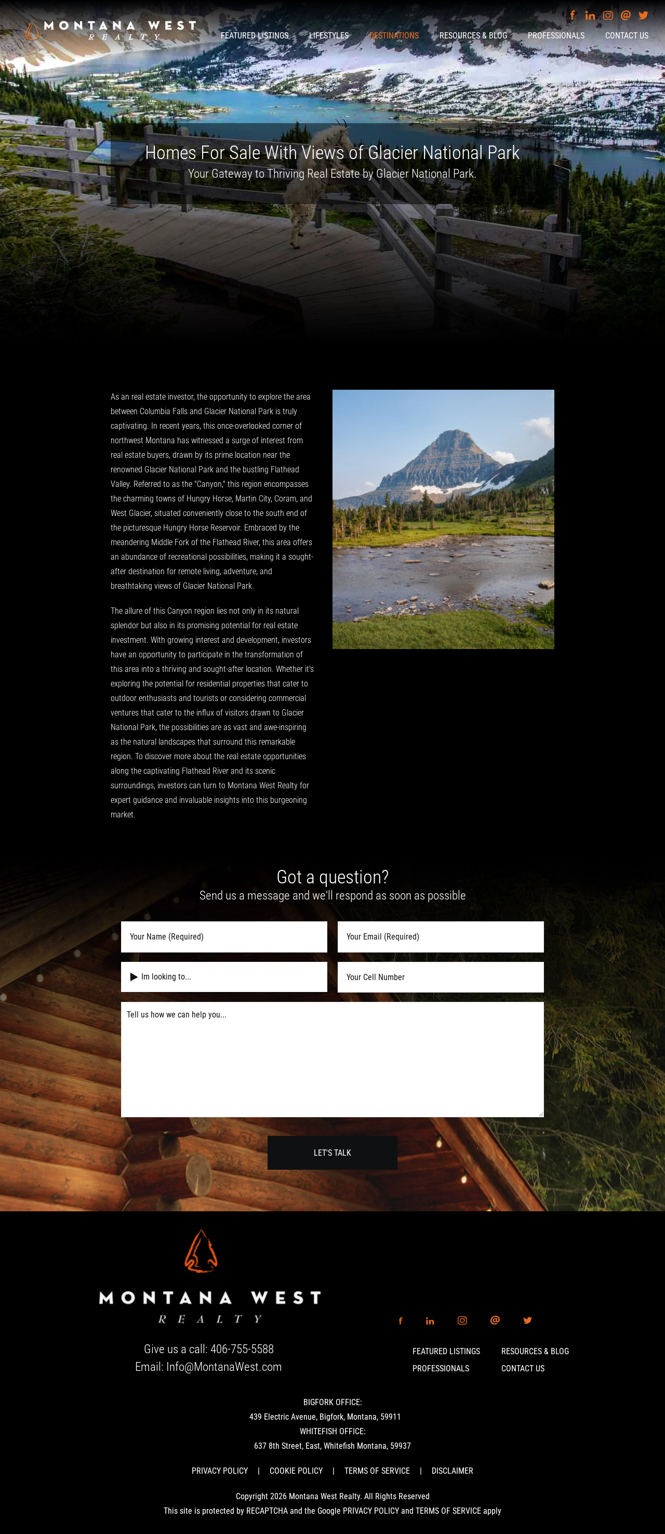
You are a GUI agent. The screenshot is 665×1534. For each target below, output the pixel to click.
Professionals (441, 1368)
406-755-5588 (242, 1349)
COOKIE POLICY (296, 1471)
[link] (208, 1277)
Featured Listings (446, 1351)
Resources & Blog (535, 1351)
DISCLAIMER (452, 1471)
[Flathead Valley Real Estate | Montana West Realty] (110, 29)
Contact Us (522, 1368)
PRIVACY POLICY (220, 1471)
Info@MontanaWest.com (224, 1367)
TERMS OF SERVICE (377, 1471)
